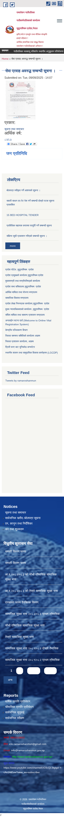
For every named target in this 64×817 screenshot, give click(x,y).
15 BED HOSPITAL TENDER (23, 215)
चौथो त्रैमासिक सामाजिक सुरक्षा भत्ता (25, 625)
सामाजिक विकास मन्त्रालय (16, 297)
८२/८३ (8, 139)
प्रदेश (40, 275)
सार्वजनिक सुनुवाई (14, 712)
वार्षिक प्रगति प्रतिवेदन (17, 701)
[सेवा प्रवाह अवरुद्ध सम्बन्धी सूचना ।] (20, 99)
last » (50, 670)
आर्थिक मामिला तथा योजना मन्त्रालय (21, 292)
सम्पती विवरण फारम (15, 551)
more (13, 245)
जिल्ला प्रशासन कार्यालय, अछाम (19, 341)
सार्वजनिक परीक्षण (14, 718)
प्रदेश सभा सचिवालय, (15, 286)
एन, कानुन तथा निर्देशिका (19, 523)
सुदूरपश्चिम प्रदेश (33, 286)
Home (5, 58)
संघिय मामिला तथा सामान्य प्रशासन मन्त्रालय (25, 314)
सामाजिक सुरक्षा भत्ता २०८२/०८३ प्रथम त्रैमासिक (32, 614)
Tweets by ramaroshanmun (20, 380)
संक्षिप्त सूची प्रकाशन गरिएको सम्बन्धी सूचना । (27, 235)
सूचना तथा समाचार (14, 129)
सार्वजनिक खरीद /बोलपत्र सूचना (23, 518)
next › (34, 670)
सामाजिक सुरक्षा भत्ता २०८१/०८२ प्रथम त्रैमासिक (32, 660)
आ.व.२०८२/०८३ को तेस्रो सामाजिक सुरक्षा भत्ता (31, 591)
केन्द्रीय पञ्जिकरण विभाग (16, 330)
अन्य (10, 679)
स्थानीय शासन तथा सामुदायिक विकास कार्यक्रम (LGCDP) (31, 352)
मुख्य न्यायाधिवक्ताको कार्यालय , (19, 309)
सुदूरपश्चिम (33, 275)
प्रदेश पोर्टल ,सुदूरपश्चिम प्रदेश (19, 269)
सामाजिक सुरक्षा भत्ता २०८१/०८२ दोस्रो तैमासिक (31, 648)
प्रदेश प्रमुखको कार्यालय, (16, 275)
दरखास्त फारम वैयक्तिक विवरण (21, 602)
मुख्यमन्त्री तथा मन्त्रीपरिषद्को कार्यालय (22, 280)
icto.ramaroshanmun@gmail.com (27, 744)
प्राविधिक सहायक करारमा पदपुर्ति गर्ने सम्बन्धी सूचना (29, 225)
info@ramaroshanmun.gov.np (28, 750)
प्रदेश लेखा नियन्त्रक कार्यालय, (19, 303)
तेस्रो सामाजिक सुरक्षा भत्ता (19, 637)
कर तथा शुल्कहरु (14, 529)
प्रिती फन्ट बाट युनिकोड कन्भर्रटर (20, 347)
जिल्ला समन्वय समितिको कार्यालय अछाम (22, 335)
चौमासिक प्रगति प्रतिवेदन (19, 707)
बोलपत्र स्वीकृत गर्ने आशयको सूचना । (23, 190)
